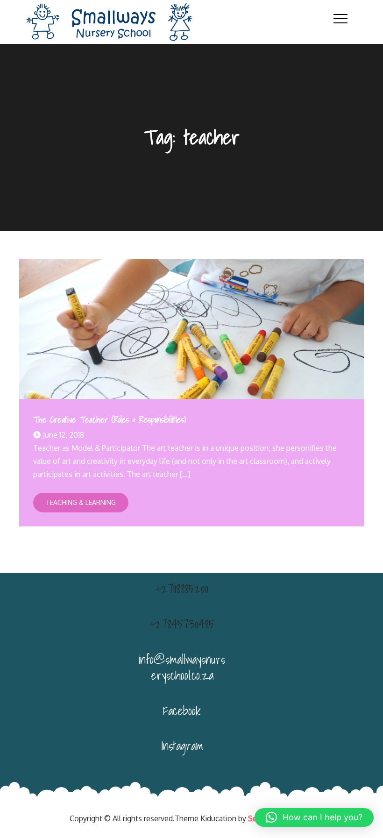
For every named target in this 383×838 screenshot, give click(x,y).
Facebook (182, 710)
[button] (314, 817)
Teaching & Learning (81, 502)
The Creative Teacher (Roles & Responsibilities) (109, 419)
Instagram (182, 745)
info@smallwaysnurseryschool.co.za (182, 667)
